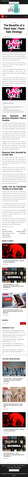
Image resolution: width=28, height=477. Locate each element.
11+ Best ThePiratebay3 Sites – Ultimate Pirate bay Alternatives (13, 430)
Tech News (13, 22)
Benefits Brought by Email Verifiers (21, 231)
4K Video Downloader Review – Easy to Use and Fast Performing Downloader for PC (8, 233)
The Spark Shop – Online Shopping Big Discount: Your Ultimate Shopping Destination (13, 380)
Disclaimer (13, 465)
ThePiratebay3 (10, 467)
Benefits (6, 226)
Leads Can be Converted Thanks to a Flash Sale (14, 111)
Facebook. (23, 128)
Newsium (22, 473)
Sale (12, 226)
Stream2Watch (17, 467)
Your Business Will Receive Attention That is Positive (13, 107)
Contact (9, 465)
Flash (10, 226)
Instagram (12, 128)
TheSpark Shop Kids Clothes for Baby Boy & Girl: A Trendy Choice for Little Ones (13, 405)
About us (4, 465)
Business (5, 363)
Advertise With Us (21, 465)
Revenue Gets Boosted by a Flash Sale (12, 110)
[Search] (26, 16)
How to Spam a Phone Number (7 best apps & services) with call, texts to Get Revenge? (13, 311)
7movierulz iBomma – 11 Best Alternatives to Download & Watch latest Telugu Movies (13, 286)
